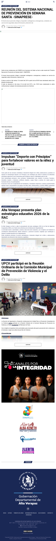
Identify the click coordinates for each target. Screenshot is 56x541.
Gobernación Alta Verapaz (14, 27)
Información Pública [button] (31, 513)
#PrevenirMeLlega (6, 333)
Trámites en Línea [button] (18, 513)
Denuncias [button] (29, 515)
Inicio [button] (4, 513)
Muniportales (25, 538)
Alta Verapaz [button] (42, 513)
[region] (28, 106)
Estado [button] (10, 513)
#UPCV (10, 323)
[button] (4, 106)
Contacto (50, 513)
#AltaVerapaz (4, 318)
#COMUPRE (15, 325)
